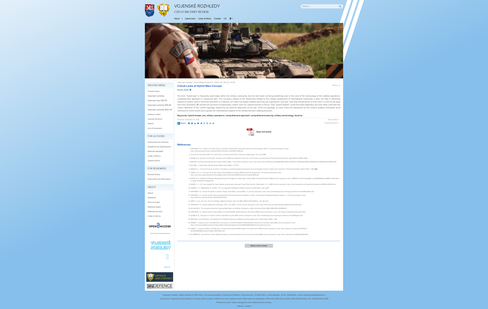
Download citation (331, 123)
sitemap (240, 306)
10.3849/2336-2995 (320, 299)
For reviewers (157, 168)
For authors (156, 136)
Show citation (333, 120)
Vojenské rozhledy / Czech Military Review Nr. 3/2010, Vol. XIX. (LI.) (203, 82)
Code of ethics (204, 18)
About (177, 18)
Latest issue (190, 18)
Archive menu (156, 85)
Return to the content (259, 246)
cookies (248, 306)
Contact (217, 18)
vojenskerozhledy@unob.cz (314, 295)
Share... (184, 123)
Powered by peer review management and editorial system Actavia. (244, 302)
